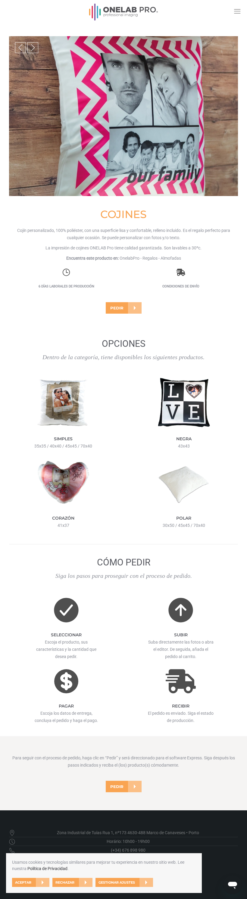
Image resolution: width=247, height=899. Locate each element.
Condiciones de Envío (180, 286)
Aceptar (23, 882)
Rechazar (64, 882)
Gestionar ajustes (116, 882)
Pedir (117, 307)
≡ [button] (237, 11)
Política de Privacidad (47, 868)
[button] (20, 47)
